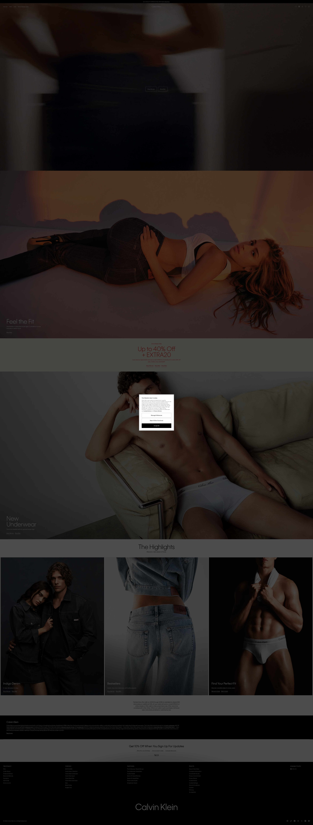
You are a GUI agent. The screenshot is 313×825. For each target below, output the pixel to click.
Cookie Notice (147, 411)
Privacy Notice (158, 411)
